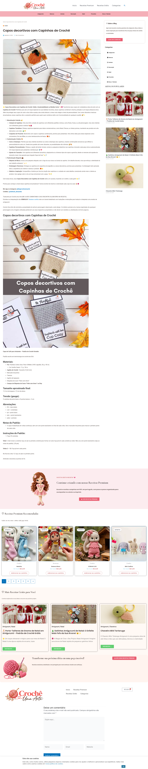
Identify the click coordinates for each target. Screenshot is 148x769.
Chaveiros (112, 627)
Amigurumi (7, 627)
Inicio (74, 6)
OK (123, 766)
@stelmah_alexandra (15, 191)
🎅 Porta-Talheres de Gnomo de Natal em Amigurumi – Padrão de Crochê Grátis (23, 632)
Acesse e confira (34, 199)
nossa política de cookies (54, 764)
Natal (13, 627)
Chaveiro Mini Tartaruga (114, 191)
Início (4, 21)
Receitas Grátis (103, 6)
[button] (124, 5)
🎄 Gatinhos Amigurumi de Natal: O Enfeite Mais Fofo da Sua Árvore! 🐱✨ (73, 632)
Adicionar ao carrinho (19, 573)
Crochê (6, 25)
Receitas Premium (87, 6)
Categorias (116, 6)
